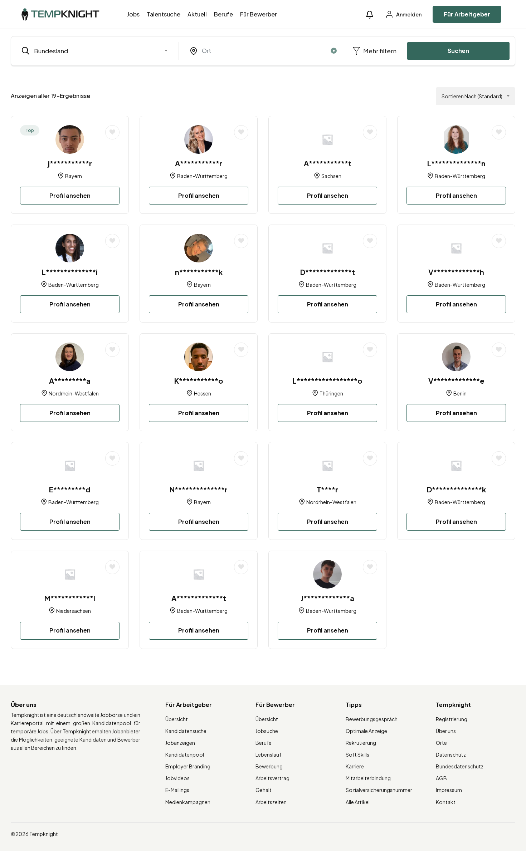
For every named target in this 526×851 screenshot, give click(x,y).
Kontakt (446, 802)
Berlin (460, 393)
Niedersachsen (73, 610)
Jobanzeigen (180, 742)
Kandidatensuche (185, 731)
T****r (327, 489)
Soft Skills (357, 754)
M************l (69, 598)
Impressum (449, 790)
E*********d (70, 489)
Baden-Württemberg (202, 176)
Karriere (355, 766)
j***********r (70, 163)
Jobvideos (177, 778)
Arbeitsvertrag (272, 778)
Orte (441, 742)
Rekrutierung (361, 742)
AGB (441, 778)
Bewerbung (269, 766)
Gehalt (263, 790)
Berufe (223, 14)
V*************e (456, 380)
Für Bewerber (258, 14)
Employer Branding (187, 766)
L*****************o (327, 380)
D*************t (327, 271)
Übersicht (176, 719)
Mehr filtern (379, 51)
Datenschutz (451, 754)
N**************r (199, 489)
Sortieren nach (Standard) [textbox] (472, 96)
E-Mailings (177, 790)
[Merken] (112, 132)
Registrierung (451, 719)
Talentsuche (163, 14)
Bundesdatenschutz (459, 766)
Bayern (73, 176)
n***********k (199, 271)
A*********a (70, 380)
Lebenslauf (268, 754)
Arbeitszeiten (271, 802)
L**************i (70, 271)
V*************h (456, 271)
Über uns (446, 731)
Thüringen (331, 393)
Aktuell (197, 14)
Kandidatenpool (184, 754)
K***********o (198, 380)
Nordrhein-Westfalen (74, 393)
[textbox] (90, 50)
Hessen (202, 393)
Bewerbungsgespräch (372, 719)
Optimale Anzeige (366, 731)
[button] (369, 14)
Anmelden (408, 14)
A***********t (327, 163)
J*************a (327, 598)
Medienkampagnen (187, 802)
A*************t (198, 598)
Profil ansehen (70, 195)
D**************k (456, 489)
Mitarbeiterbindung (368, 778)
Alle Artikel (358, 802)
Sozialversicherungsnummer (379, 790)
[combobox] (94, 51)
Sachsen (331, 176)
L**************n (456, 163)
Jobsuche (266, 731)
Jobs (133, 14)
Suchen (458, 50)
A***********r (198, 163)
